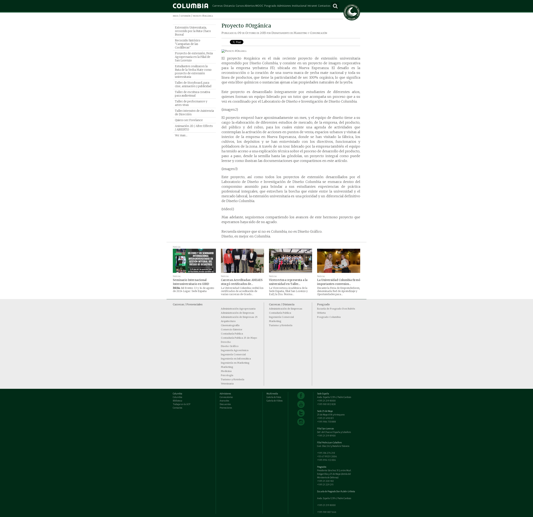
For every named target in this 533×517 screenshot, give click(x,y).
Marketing (227, 366)
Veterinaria (227, 383)
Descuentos (225, 404)
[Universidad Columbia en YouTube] (301, 404)
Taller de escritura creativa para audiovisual (192, 93)
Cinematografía (230, 325)
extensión (186, 15)
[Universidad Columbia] (190, 6)
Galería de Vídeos (274, 400)
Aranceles (224, 400)
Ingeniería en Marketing (235, 362)
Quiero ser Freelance (189, 120)
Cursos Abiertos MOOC (249, 5)
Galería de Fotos (273, 397)
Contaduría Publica (232, 333)
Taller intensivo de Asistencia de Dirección (194, 112)
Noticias (177, 247)
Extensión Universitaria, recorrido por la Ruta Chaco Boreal (193, 31)
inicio (175, 15)
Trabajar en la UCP (181, 404)
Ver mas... (181, 135)
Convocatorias (226, 397)
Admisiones (284, 5)
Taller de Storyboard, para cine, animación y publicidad (193, 84)
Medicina (226, 371)
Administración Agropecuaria (238, 308)
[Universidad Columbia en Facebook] (301, 395)
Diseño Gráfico (230, 346)
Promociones (226, 407)
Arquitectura (228, 321)
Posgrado (270, 5)
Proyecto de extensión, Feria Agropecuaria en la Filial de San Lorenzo (194, 57)
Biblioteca (177, 400)
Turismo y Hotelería (232, 379)
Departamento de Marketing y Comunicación (299, 33)
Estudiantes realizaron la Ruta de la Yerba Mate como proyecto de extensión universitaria (193, 72)
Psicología (227, 375)
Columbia (177, 397)
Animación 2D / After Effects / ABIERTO (194, 127)
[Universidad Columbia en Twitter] (301, 413)
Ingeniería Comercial (233, 354)
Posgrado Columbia (329, 317)
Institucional (299, 5)
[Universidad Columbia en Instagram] (301, 421)
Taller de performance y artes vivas (191, 103)
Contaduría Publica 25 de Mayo (239, 337)
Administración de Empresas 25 (239, 317)
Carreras (217, 5)
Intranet (312, 5)
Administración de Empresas (237, 312)
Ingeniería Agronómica (234, 350)
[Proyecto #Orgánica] (291, 51)
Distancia (229, 5)
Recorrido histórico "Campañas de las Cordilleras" (187, 44)
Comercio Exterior (231, 329)
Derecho (226, 342)
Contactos (324, 5)
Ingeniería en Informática (236, 358)
